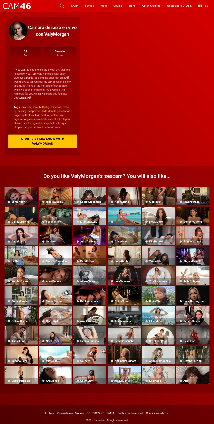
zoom (58, 127)
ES (205, 5)
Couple (117, 5)
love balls (41, 119)
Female (89, 5)
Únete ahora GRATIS (179, 5)
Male (104, 5)
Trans (132, 5)
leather (54, 115)
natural (52, 119)
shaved (18, 123)
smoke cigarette (32, 123)
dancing (22, 111)
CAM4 (74, 5)
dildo (44, 111)
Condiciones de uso (157, 413)
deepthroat (34, 111)
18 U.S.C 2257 (95, 413)
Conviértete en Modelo (70, 413)
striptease (30, 127)
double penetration (59, 111)
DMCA (110, 413)
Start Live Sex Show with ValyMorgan (42, 141)
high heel (40, 115)
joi (48, 115)
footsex (29, 115)
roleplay (65, 119)
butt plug (44, 107)
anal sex (26, 107)
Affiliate (49, 413)
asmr (35, 107)
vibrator (49, 127)
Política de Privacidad (130, 413)
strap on (18, 127)
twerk (40, 127)
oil (58, 119)
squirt (64, 123)
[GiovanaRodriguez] (124, 216)
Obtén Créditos (151, 5)
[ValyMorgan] (18, 31)
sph (57, 123)
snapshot (48, 123)
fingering (19, 115)
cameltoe (55, 107)
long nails (29, 119)
